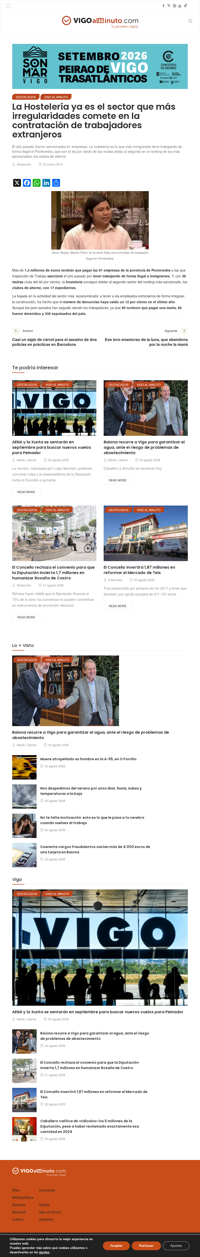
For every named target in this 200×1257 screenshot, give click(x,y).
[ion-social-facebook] (163, 6)
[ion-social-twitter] (169, 5)
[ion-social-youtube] (179, 6)
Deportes (46, 1219)
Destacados (26, 97)
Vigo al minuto (56, 97)
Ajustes (176, 1245)
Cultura (17, 1219)
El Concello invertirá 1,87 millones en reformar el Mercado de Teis (139, 570)
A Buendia (115, 580)
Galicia (44, 1204)
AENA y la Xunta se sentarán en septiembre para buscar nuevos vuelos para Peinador (51, 447)
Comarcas (47, 1190)
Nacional (19, 1211)
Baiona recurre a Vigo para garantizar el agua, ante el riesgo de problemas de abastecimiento (144, 447)
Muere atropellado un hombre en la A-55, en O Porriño (88, 759)
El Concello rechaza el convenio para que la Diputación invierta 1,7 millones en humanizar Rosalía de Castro (53, 573)
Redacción (24, 164)
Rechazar (146, 1245)
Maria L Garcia (26, 460)
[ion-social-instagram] (174, 6)
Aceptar (116, 1245)
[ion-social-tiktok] (185, 5)
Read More (26, 492)
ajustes (44, 1252)
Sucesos (18, 1204)
